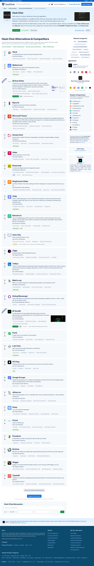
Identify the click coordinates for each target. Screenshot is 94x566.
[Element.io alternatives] (9, 216)
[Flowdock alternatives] (9, 436)
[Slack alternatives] (9, 52)
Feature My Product (74, 4)
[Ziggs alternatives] (9, 251)
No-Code (6, 555)
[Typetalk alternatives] (9, 476)
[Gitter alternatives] (9, 153)
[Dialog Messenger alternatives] (9, 297)
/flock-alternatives (8, 331)
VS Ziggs (74, 127)
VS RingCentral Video (78, 106)
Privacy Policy (11, 561)
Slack (79, 23)
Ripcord (17, 26)
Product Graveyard (75, 542)
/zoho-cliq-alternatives (9, 233)
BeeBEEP (62, 26)
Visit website (16, 30)
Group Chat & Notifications (80, 46)
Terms (18, 561)
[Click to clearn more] (47, 522)
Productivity (74, 52)
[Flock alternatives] (9, 333)
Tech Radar (73, 533)
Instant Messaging (77, 49)
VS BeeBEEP (75, 103)
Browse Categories (53, 533)
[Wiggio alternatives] (9, 463)
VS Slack (74, 122)
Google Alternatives (75, 538)
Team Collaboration (85, 54)
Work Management (85, 57)
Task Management (74, 54)
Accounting (30, 557)
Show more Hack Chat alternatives (34, 490)
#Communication (6, 46)
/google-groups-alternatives (11, 375)
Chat (75, 41)
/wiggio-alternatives (8, 460)
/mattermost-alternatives (10, 63)
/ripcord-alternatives (8, 101)
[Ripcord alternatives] (9, 103)
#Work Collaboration (48, 46)
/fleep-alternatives (8, 405)
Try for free (15, 326)
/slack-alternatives (8, 50)
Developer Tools (14, 555)
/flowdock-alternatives (9, 434)
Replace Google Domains (77, 547)
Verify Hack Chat (79, 30)
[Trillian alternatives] (9, 264)
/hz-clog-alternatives (9, 360)
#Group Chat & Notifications (33, 46)
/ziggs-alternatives (8, 249)
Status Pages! (51, 540)
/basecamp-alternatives (9, 164)
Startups (20, 0)
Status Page (34, 30)
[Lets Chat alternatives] (9, 346)
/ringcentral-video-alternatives (11, 179)
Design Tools (24, 555)
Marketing (23, 557)
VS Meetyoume (76, 115)
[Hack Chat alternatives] (7, 15)
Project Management (84, 52)
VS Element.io (76, 110)
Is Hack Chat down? (80, 150)
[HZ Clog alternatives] (9, 362)
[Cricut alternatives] (9, 421)
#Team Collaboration (18, 46)
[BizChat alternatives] (9, 450)
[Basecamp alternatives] (9, 166)
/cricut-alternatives (8, 418)
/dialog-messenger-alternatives (11, 294)
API (31, 545)
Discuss (22, 545)
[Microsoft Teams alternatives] (9, 116)
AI (2, 555)
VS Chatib (75, 113)
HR (43, 557)
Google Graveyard (75, 545)
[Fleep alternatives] (9, 408)
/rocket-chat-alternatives (10, 133)
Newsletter (50, 547)
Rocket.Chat (84, 26)
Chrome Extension (53, 538)
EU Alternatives (85, 139)
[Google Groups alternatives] (9, 378)
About (26, 545)
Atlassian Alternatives (76, 540)
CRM (3, 557)
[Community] (52, 4)
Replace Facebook (75, 535)
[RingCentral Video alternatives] (9, 182)
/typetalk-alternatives (9, 473)
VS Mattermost (76, 101)
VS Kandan (75, 120)
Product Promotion (7, 545)
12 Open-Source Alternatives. (13, 43)
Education (84, 557)
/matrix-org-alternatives (9, 278)
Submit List (51, 545)
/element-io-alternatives (9, 214)
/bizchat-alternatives (8, 447)
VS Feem (74, 129)
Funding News (51, 542)
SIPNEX (79, 163)
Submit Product (86, 4)
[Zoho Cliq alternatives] (9, 235)
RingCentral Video (71, 26)
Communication (82, 41)
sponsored (23, 522)
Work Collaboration (75, 57)
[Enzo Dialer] (9, 81)
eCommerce (37, 557)
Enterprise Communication (80, 44)
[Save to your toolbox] (7, 20)
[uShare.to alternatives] (9, 393)
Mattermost (85, 23)
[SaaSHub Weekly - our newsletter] (49, 4)
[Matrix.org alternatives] (9, 281)
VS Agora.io (75, 118)
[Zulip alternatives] (9, 197)
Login (91, 0)
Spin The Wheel (49, 561)
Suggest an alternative (34, 496)
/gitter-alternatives (8, 150)
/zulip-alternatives (8, 194)
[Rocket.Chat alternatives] (9, 135)
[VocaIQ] (9, 311)
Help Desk (8, 557)
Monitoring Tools (70, 557)
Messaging (85, 49)
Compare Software (53, 535)
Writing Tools (48, 557)
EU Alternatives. (25, 43)
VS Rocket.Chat (76, 108)
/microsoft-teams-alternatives (11, 114)
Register (86, 0)
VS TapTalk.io (76, 125)
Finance (78, 557)
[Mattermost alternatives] (9, 65)
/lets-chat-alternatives (9, 344)
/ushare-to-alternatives (9, 390)
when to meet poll (65, 561)
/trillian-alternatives (8, 262)
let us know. (82, 142)
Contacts (16, 545)
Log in (5, 511)
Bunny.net (32, 561)
